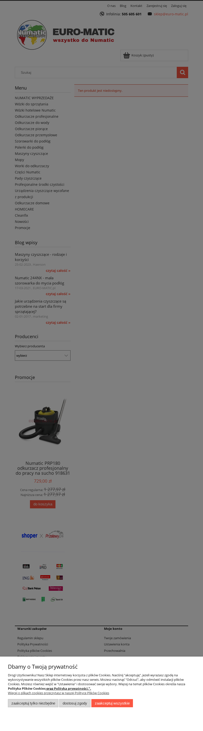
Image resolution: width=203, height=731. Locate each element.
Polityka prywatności (71, 688)
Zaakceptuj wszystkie (112, 703)
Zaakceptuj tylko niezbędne (33, 703)
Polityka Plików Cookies (27, 688)
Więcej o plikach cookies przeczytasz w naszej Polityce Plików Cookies (58, 693)
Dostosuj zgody (75, 703)
